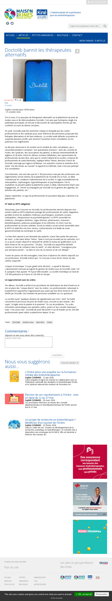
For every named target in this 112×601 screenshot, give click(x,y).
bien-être (40, 322)
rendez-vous (28, 322)
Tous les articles (68, 362)
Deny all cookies (57, 598)
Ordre (49, 322)
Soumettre (57, 355)
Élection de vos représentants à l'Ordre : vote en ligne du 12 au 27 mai (51, 396)
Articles (23, 35)
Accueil (7, 577)
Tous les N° (9, 584)
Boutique (62, 35)
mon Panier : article (92, 40)
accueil (10, 35)
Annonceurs (40, 577)
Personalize (101, 594)
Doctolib (16, 322)
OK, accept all (85, 594)
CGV (35, 581)
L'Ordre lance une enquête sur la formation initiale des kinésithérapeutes (50, 373)
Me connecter (98, 2)
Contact (77, 35)
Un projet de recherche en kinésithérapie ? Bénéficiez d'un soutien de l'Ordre (50, 421)
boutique (23, 584)
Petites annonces (42, 35)
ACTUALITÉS (8, 100)
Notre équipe (40, 584)
